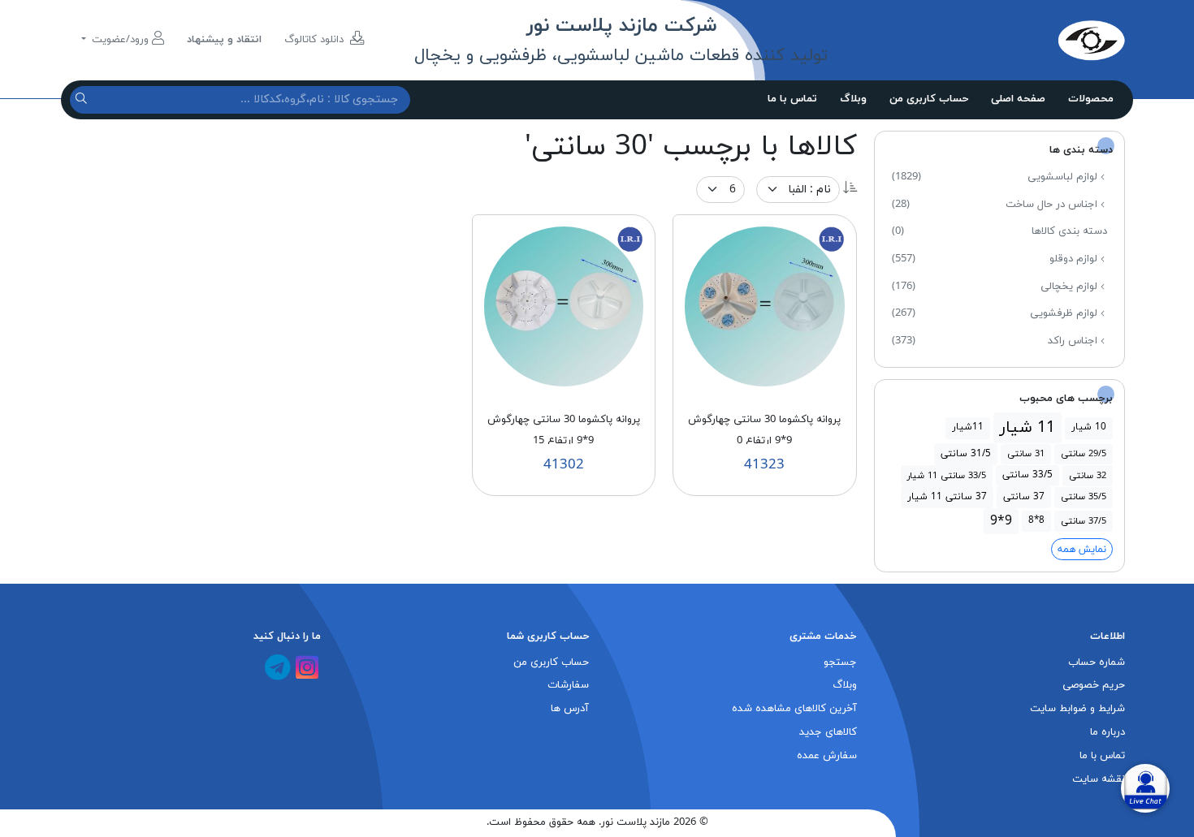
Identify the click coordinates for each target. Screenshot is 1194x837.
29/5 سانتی (1083, 453)
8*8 (1036, 520)
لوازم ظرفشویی (996, 313)
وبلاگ (853, 99)
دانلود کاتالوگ (315, 39)
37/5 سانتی (1083, 521)
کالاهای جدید (828, 732)
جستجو (840, 662)
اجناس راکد (996, 341)
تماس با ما (792, 99)
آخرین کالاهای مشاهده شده (794, 708)
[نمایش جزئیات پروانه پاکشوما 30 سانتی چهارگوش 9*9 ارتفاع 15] (564, 305)
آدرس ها (570, 708)
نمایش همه (1082, 549)
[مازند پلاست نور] (1015, 39)
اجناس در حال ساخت (996, 204)
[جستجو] (83, 99)
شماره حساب (1096, 662)
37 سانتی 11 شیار (947, 496)
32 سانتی (1087, 475)
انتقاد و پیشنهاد (224, 39)
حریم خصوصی (1093, 685)
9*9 (1001, 521)
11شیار (968, 427)
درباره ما (1107, 732)
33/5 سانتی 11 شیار (946, 475)
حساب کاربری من (928, 99)
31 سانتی (1026, 453)
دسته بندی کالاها (999, 231)
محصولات (1091, 99)
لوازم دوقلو (996, 259)
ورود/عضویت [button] (120, 39)
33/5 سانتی (1027, 474)
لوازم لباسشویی (996, 177)
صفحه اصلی (1018, 99)
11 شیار (1027, 427)
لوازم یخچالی (996, 286)
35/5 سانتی (1083, 496)
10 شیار (1088, 427)
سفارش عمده (827, 756)
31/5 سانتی (966, 453)
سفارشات (568, 685)
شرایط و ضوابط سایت (1077, 708)
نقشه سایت (1098, 779)
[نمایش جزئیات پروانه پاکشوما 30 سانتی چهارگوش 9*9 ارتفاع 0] (765, 305)
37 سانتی (1024, 496)
